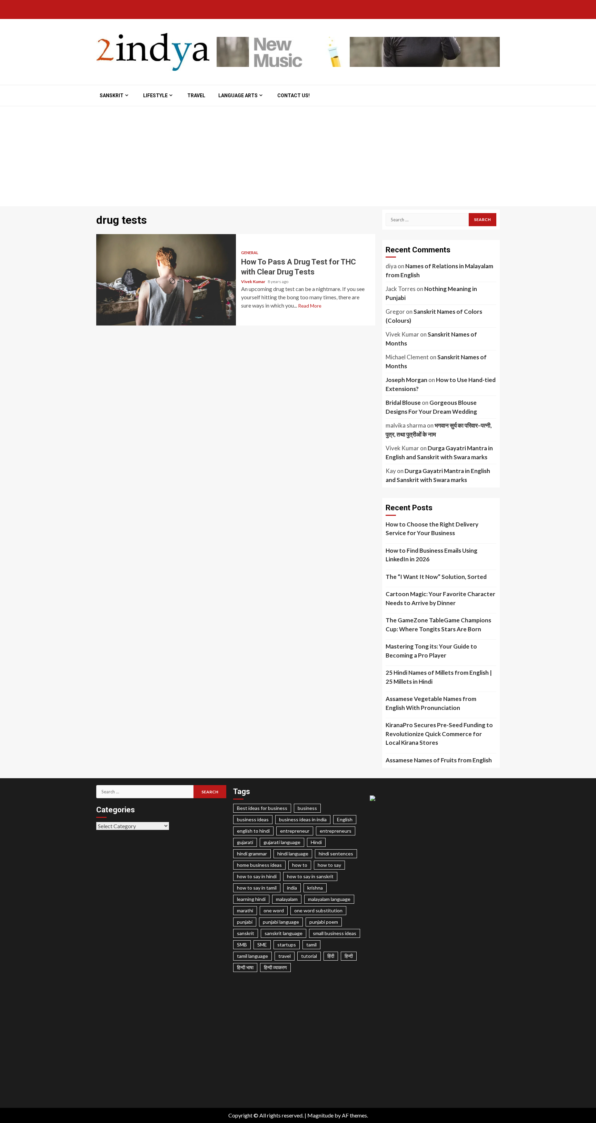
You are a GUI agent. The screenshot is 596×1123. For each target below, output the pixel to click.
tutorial (309, 956)
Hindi (316, 842)
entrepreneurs (335, 831)
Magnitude (320, 1115)
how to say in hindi (257, 876)
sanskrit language (283, 933)
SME (262, 944)
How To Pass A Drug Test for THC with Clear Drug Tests (166, 279)
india (292, 888)
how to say (329, 865)
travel (284, 956)
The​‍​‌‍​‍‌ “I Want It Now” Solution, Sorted (436, 576)
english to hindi (253, 831)
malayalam (287, 899)
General (249, 252)
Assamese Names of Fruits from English (439, 760)
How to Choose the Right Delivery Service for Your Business (432, 529)
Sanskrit (111, 95)
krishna (315, 888)
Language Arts (238, 95)
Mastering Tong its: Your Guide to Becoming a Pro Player (431, 651)
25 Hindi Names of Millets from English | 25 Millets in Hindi (439, 677)
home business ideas (259, 865)
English (344, 819)
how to (299, 865)
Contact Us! (293, 95)
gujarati (245, 842)
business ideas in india (303, 819)
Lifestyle (155, 95)
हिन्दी (349, 956)
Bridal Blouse (403, 402)
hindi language (292, 853)
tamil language (252, 956)
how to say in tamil (257, 888)
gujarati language (282, 842)
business (307, 808)
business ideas (253, 819)
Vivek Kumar (253, 281)
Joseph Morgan (406, 379)
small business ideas (334, 933)
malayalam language (329, 899)
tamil (311, 944)
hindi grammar (252, 853)
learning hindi (251, 899)
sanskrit (245, 933)
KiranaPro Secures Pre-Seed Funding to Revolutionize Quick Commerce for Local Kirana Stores (439, 733)
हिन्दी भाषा (245, 967)
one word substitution (318, 910)
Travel (196, 95)
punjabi (244, 922)
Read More (309, 306)
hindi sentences (336, 853)
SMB (242, 944)
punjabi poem (323, 922)
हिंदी (330, 956)
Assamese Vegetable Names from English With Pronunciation (431, 703)
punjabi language (281, 922)
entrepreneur (294, 831)
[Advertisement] (298, 158)
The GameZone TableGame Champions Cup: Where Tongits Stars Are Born (438, 624)
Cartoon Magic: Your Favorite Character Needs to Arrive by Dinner (440, 598)
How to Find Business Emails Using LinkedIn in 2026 (431, 555)
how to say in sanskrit (310, 876)
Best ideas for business (262, 808)
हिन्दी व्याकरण (275, 967)
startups (286, 944)
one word (274, 910)
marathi (245, 910)
